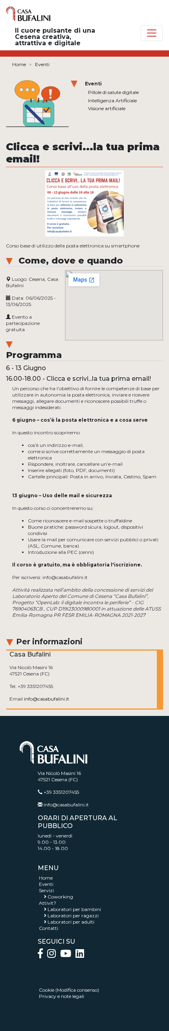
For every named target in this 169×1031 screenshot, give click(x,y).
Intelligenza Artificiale (112, 100)
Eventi (42, 64)
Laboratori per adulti (71, 922)
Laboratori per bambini (74, 909)
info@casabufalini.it (46, 699)
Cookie (46, 990)
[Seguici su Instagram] (53, 955)
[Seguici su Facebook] (42, 955)
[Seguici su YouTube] (67, 955)
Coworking (60, 897)
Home (19, 64)
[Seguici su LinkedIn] (79, 955)
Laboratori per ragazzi (73, 915)
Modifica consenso (77, 990)
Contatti (48, 928)
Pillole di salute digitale (113, 92)
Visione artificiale (106, 108)
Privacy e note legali (61, 996)
